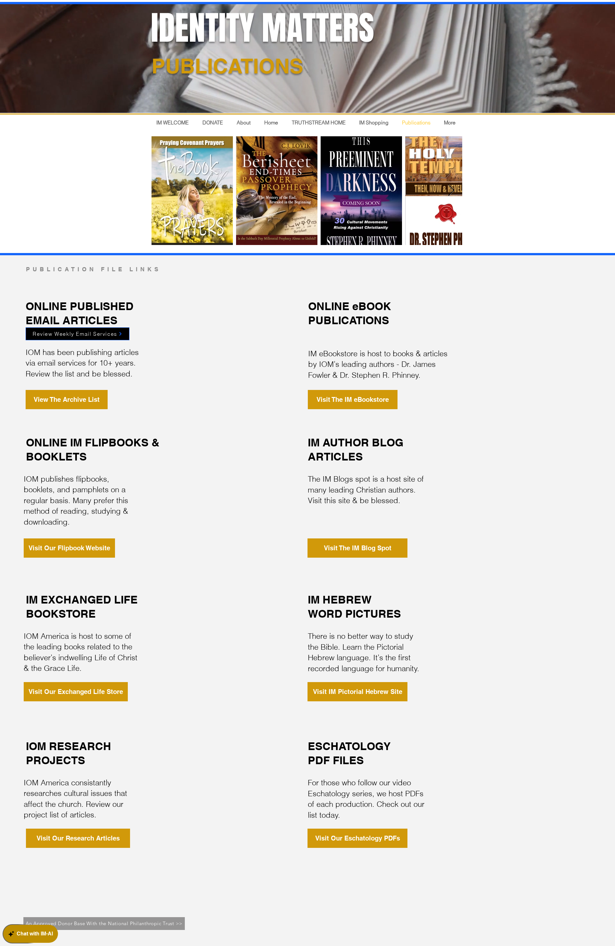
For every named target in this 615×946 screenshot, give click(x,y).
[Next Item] (451, 190)
